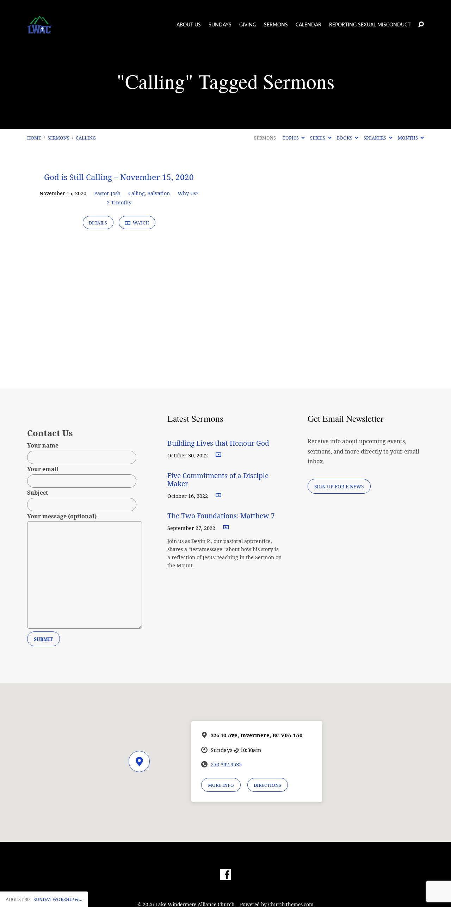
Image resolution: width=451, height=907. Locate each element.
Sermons (276, 25)
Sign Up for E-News (339, 486)
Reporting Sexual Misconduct (369, 25)
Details (98, 223)
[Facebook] (225, 874)
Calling (86, 138)
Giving (247, 25)
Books (345, 138)
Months (408, 138)
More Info (221, 785)
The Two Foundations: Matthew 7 (222, 515)
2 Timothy (119, 202)
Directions (267, 785)
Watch (140, 223)
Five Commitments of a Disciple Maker (217, 479)
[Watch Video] (218, 455)
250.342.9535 (226, 764)
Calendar (308, 25)
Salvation (159, 193)
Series (318, 138)
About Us (189, 25)
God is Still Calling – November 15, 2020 (119, 177)
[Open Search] (421, 24)
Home (34, 138)
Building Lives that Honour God (218, 443)
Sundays (220, 25)
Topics (291, 138)
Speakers (375, 138)
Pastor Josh (107, 193)
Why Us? (188, 193)
